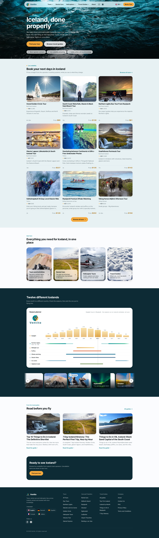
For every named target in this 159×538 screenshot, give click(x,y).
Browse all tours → (126, 72)
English (32, 510)
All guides (103, 497)
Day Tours (66, 501)
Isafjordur (84, 514)
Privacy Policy (122, 508)
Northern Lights (67, 504)
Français (32, 514)
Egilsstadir (84, 511)
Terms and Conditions (124, 511)
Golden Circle (67, 511)
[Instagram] (102, 4)
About (94, 4)
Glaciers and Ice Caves (70, 508)
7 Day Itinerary (104, 513)
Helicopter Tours (68, 514)
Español (53, 510)
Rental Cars (59, 4)
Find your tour (34, 44)
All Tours (65, 497)
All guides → (128, 409)
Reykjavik (84, 504)
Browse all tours (78, 219)
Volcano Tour (67, 518)
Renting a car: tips (86, 521)
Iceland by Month (105, 504)
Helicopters (70, 4)
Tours (49, 4)
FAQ (119, 504)
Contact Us (121, 501)
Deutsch (42, 510)
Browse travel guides (55, 44)
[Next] (131, 381)
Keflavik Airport (86, 501)
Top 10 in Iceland (105, 501)
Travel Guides (82, 4)
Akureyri (83, 508)
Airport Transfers (86, 518)
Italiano (43, 514)
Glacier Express (68, 521)
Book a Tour (128, 4)
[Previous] (28, 381)
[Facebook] (99, 4)
